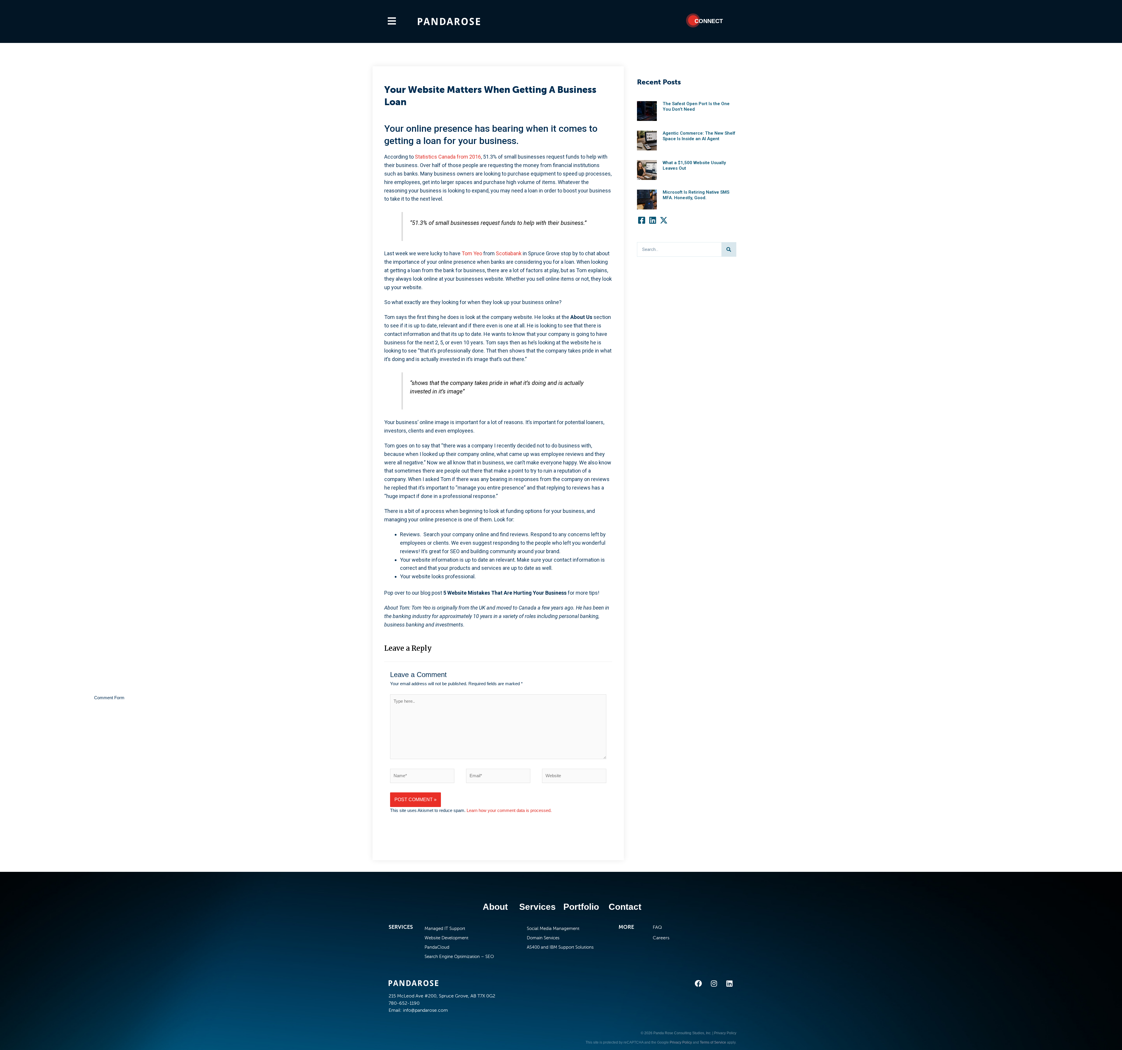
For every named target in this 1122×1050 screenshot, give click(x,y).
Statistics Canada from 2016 (448, 157)
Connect (709, 21)
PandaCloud (437, 947)
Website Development (446, 938)
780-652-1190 (404, 1003)
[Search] (728, 249)
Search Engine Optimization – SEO (459, 956)
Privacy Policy (725, 1033)
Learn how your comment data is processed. (509, 810)
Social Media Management (553, 928)
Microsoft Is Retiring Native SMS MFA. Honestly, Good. (696, 195)
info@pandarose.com (425, 1010)
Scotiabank (509, 253)
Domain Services (543, 938)
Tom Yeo (472, 253)
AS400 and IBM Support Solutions (560, 947)
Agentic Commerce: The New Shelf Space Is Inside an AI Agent (699, 136)
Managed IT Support (445, 928)
